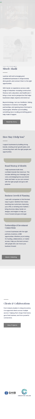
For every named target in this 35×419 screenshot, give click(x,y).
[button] (32, 33)
